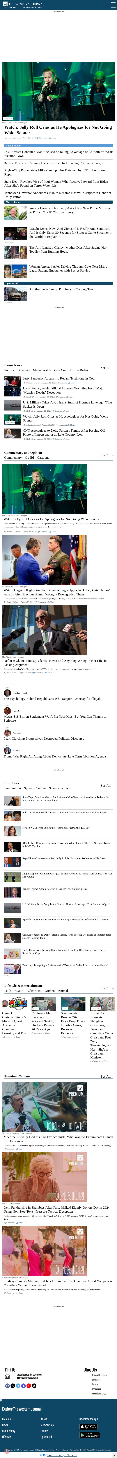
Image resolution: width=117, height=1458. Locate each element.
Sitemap (65, 1450)
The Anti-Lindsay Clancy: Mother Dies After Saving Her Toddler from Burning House (67, 249)
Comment (44, 138)
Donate (44, 1431)
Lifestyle (6, 1437)
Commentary (13, 457)
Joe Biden (81, 370)
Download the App (88, 1419)
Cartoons (43, 457)
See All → (108, 368)
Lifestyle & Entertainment (23, 985)
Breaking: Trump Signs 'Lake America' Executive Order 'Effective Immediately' (65, 965)
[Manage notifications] (6, 1451)
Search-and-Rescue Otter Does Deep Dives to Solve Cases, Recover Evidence (73, 1023)
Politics (9, 370)
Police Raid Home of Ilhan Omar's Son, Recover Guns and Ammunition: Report (64, 812)
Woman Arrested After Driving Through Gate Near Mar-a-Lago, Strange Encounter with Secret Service (68, 268)
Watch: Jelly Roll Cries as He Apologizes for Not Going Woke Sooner (51, 519)
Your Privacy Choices (62, 1455)
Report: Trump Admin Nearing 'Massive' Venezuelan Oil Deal (55, 888)
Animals (63, 991)
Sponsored (46, 1437)
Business (24, 370)
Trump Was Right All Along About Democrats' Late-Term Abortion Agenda (55, 756)
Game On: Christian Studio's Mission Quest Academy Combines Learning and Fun (14, 1023)
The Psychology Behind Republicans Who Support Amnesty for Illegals (52, 699)
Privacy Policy (55, 1450)
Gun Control (62, 370)
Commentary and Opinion (23, 452)
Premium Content (17, 1076)
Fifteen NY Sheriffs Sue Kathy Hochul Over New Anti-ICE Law (56, 827)
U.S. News (11, 783)
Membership (47, 1425)
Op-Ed (29, 457)
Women (49, 991)
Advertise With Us (99, 1393)
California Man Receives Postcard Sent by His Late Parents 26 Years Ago (43, 1021)
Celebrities (34, 991)
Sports (28, 788)
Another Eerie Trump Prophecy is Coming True (61, 289)
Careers (95, 1384)
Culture (41, 788)
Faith (7, 991)
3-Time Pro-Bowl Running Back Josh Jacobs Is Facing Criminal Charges (53, 163)
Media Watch (42, 370)
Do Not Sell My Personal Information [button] (97, 1450)
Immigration (12, 788)
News (5, 1425)
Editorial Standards (99, 1375)
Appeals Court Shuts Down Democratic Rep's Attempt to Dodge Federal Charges (65, 919)
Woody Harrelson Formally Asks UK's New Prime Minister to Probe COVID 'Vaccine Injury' (69, 210)
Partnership (96, 1388)
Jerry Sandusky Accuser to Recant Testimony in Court (59, 378)
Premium (6, 1419)
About (44, 1419)
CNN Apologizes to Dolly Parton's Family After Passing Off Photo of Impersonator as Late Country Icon (64, 432)
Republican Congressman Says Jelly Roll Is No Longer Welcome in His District (65, 858)
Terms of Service (76, 1450)
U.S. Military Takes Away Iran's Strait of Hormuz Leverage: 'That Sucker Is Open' (66, 904)
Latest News (13, 365)
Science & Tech (59, 788)
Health (18, 991)
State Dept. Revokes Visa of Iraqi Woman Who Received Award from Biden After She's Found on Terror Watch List (56, 183)
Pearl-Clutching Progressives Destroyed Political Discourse (44, 738)
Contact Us (96, 1379)
